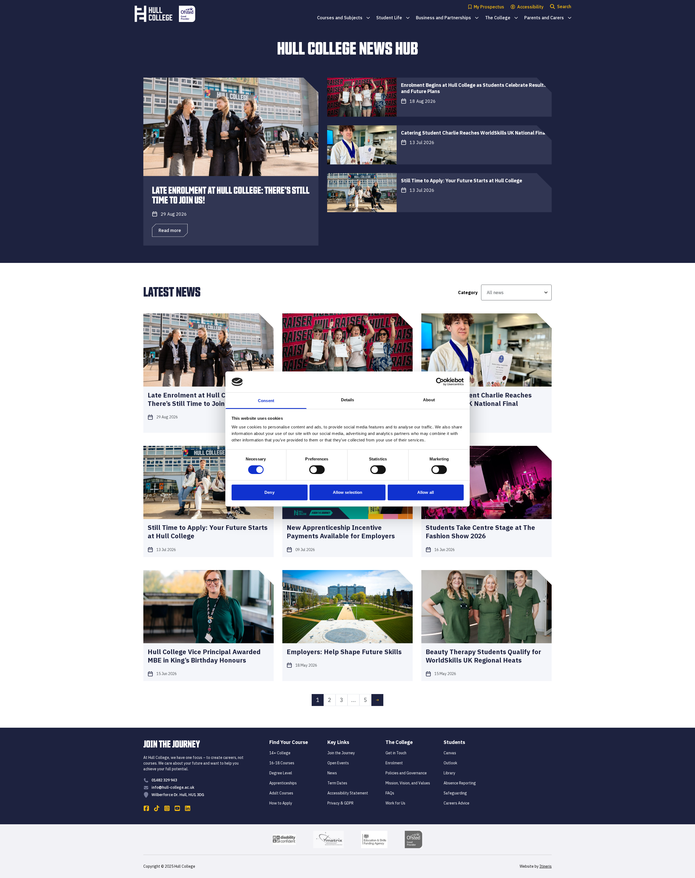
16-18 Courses (281, 763)
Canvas (450, 752)
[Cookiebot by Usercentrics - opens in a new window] (440, 382)
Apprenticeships (283, 783)
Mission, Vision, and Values (408, 783)
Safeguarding (455, 793)
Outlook (450, 763)
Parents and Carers (547, 18)
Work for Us (395, 803)
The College (501, 18)
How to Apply (280, 803)
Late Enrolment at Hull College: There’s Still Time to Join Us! (230, 194)
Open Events (338, 763)
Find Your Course (288, 742)
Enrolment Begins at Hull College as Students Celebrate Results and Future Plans (473, 88)
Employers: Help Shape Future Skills (344, 652)
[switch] (317, 469)
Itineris (545, 866)
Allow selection (347, 492)
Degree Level (280, 773)
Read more (170, 230)
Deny (269, 492)
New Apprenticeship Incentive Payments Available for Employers (341, 531)
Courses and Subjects (343, 18)
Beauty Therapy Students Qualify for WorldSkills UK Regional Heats (483, 656)
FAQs (390, 793)
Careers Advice (456, 803)
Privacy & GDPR (340, 803)
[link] (377, 700)
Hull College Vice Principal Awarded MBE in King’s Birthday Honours (204, 656)
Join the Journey (341, 752)
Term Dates (337, 783)
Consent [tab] (266, 400)
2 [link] (329, 700)
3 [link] (341, 700)
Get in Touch (396, 752)
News (332, 773)
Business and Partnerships (447, 18)
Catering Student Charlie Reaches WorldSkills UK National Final (473, 133)
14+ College (279, 752)
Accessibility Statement (347, 793)
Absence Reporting (460, 783)
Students (454, 742)
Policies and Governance (406, 773)
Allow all (425, 492)
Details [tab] (347, 399)
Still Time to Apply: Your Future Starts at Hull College (461, 180)
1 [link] (317, 700)
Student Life (392, 18)
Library (449, 773)
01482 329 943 (164, 780)
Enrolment (394, 763)
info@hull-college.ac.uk (172, 787)
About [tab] (429, 399)
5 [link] (365, 700)
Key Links (338, 742)
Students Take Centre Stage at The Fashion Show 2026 (480, 531)
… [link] (353, 700)
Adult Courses (281, 793)
